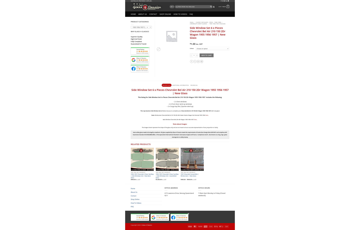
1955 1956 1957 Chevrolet (217, 24)
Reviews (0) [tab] (193, 85)
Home (133, 14)
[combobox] (141, 27)
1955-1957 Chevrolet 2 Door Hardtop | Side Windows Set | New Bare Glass (142, 175)
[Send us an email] (224, 1)
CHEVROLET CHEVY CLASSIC (198, 24)
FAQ (191, 14)
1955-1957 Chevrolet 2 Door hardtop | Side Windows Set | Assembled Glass (167, 175)
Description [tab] (167, 85)
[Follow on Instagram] (223, 1)
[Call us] (226, 1)
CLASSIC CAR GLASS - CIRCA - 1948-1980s (208, 22)
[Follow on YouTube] (228, 1)
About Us (142, 14)
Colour (192, 48)
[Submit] (211, 6)
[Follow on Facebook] (221, 1)
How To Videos (180, 14)
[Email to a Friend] (198, 61)
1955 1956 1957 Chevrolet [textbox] (141, 27)
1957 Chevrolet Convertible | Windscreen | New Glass (190, 175)
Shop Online (165, 14)
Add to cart (206, 55)
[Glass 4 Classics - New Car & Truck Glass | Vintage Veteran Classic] (149, 6)
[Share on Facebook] (191, 61)
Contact (153, 14)
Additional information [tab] (180, 85)
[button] (223, 6)
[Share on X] (194, 61)
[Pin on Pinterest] (201, 61)
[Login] (214, 7)
